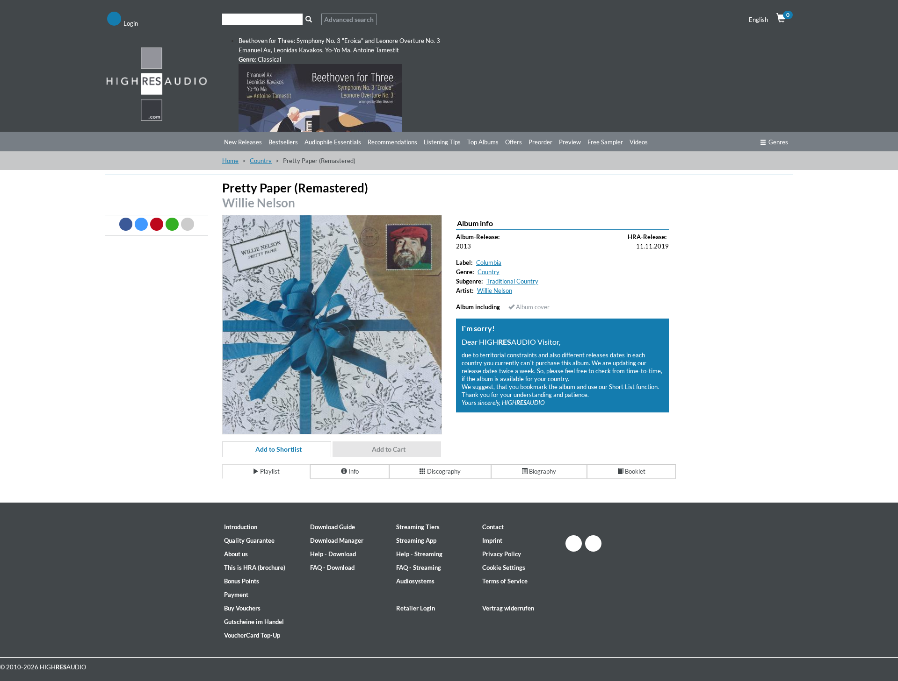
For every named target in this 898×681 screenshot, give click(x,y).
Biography (542, 471)
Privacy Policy (501, 554)
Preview (570, 142)
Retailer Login (415, 608)
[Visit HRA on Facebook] (573, 543)
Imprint (492, 540)
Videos (639, 142)
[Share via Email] (187, 224)
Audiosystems (415, 581)
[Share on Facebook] (125, 224)
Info (353, 471)
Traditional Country (512, 281)
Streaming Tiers (418, 527)
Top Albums (483, 142)
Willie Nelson (258, 202)
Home (230, 160)
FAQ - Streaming (418, 567)
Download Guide (332, 527)
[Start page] (156, 83)
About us (236, 554)
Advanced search (349, 19)
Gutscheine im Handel (254, 621)
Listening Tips (442, 142)
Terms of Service (505, 581)
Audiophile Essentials (332, 142)
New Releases (243, 142)
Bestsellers (283, 142)
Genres (778, 142)
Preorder (540, 142)
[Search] (308, 19)
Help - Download (333, 554)
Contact (493, 527)
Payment (236, 594)
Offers (513, 142)
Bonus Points (241, 581)
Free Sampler (605, 142)
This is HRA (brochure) (254, 567)
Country (261, 160)
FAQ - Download (332, 567)
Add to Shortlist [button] (278, 449)
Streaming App (416, 540)
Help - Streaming (419, 554)
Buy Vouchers (242, 608)
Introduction (240, 527)
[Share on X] (141, 224)
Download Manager (336, 540)
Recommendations (392, 142)
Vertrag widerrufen (508, 608)
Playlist (269, 471)
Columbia (488, 262)
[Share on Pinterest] (156, 224)
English (758, 19)
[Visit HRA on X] (593, 543)
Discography (443, 471)
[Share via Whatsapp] (172, 224)
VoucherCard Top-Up (252, 635)
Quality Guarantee (249, 540)
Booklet (634, 471)
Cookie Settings (503, 567)
